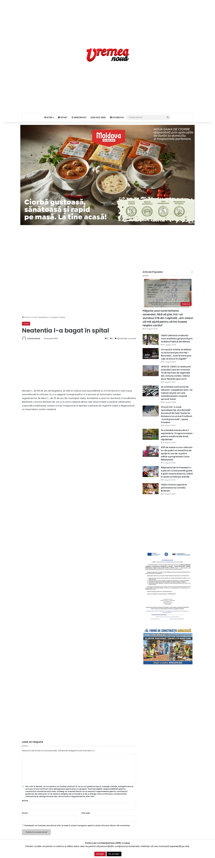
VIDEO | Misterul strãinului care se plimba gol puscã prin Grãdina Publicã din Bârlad (177, 338)
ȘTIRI (49, 117)
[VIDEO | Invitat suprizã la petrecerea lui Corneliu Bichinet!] (151, 488)
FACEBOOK (118, 117)
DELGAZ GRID (99, 117)
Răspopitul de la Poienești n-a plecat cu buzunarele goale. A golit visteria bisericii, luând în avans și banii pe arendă (177, 472)
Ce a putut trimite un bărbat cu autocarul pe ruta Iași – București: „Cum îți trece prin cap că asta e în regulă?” (176, 354)
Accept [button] (100, 853)
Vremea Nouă (33, 338)
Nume (25, 800)
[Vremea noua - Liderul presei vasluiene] (107, 55)
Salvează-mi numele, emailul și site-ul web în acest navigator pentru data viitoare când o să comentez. (77, 825)
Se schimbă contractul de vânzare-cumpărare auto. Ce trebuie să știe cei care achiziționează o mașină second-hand (176, 393)
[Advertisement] (107, 20)
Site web (85, 813)
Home (27, 317)
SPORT (63, 117)
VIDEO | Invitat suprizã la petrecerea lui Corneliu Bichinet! (174, 487)
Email (25, 813)
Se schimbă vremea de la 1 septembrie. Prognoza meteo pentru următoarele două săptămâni (177, 435)
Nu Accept (114, 853)
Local (34, 317)
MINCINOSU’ (80, 117)
